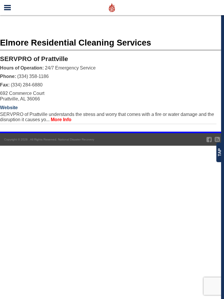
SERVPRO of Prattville (34, 58)
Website (9, 107)
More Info (61, 119)
